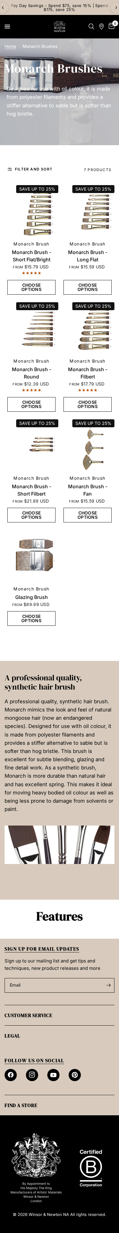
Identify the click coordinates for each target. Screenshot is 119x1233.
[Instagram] (32, 1075)
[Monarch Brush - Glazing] (31, 555)
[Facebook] (11, 1075)
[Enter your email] (108, 985)
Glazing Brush (31, 597)
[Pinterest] (75, 1075)
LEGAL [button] (12, 1035)
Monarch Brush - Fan (87, 490)
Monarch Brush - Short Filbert (31, 490)
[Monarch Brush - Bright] (31, 210)
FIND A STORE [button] (21, 1105)
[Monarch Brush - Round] (31, 327)
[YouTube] (53, 1075)
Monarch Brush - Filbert (87, 373)
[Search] (91, 26)
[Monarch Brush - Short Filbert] (31, 444)
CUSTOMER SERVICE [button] (28, 1015)
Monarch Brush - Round (31, 373)
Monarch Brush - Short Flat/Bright (31, 256)
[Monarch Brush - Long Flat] (87, 210)
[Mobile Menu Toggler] (7, 26)
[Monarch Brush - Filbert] (87, 327)
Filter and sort (33, 169)
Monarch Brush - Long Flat (87, 256)
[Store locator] (101, 26)
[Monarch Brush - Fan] (87, 444)
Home (10, 46)
